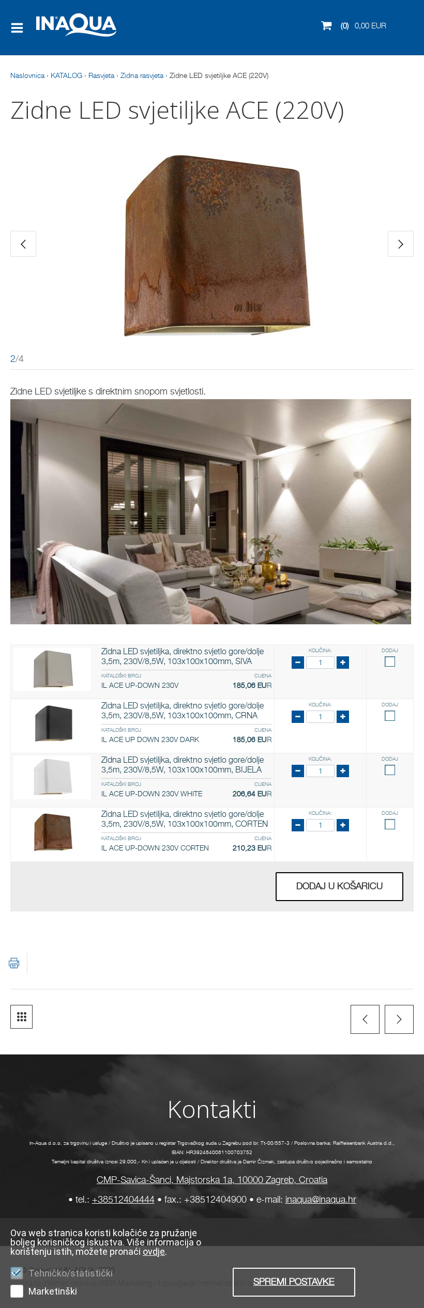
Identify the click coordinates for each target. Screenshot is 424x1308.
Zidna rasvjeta (141, 76)
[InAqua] (61, 38)
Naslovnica (27, 76)
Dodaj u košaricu (339, 886)
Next (401, 244)
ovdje (154, 1251)
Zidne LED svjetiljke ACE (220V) (219, 76)
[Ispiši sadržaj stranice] (14, 963)
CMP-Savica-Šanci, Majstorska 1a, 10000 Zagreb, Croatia (212, 1180)
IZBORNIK (19, 28)
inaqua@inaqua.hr (320, 1200)
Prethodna (365, 1019)
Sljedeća (399, 1019)
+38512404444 (123, 1200)
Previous (23, 244)
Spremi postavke (294, 1282)
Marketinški (52, 1291)
